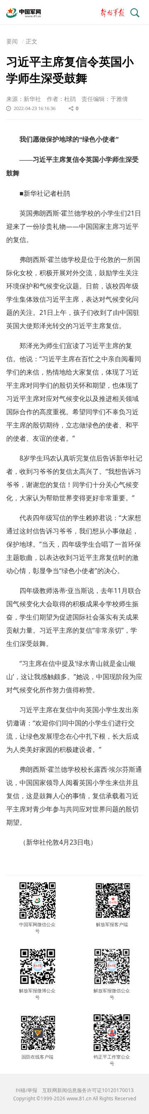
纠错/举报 (26, 1090)
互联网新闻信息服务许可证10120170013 (88, 1090)
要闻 (12, 41)
